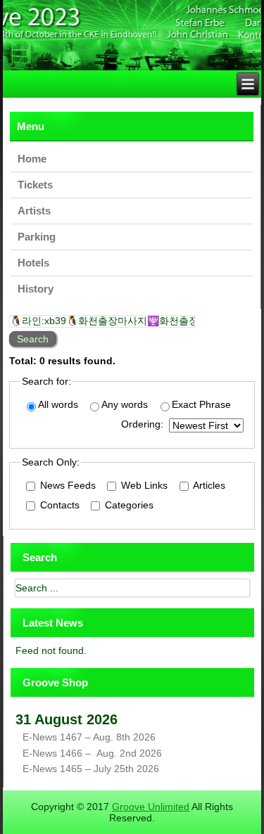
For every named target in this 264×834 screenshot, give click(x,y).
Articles (208, 485)
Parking (37, 237)
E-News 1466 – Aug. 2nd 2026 (92, 753)
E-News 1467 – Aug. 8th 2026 (89, 737)
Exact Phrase (201, 404)
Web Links (143, 485)
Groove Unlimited (150, 806)
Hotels (33, 263)
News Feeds (66, 485)
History (36, 289)
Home (32, 159)
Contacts (58, 505)
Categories (127, 505)
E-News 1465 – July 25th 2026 (91, 768)
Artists (34, 211)
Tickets (35, 185)
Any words (124, 404)
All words (58, 404)
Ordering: (142, 424)
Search (33, 339)
